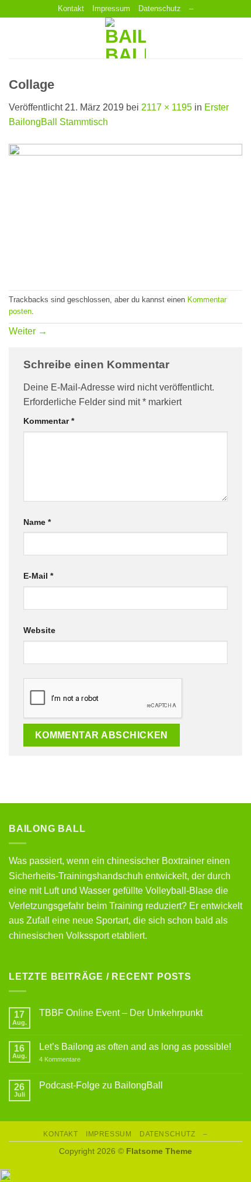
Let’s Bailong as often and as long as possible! (135, 1047)
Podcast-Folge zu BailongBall (101, 1085)
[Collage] (125, 209)
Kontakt (71, 8)
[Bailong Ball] (125, 38)
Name (37, 522)
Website (39, 630)
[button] (16, 38)
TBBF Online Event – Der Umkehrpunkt (121, 1013)
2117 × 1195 (166, 107)
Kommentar (48, 421)
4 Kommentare (72, 1059)
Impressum (111, 8)
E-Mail (38, 575)
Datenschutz (159, 8)
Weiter (28, 331)
